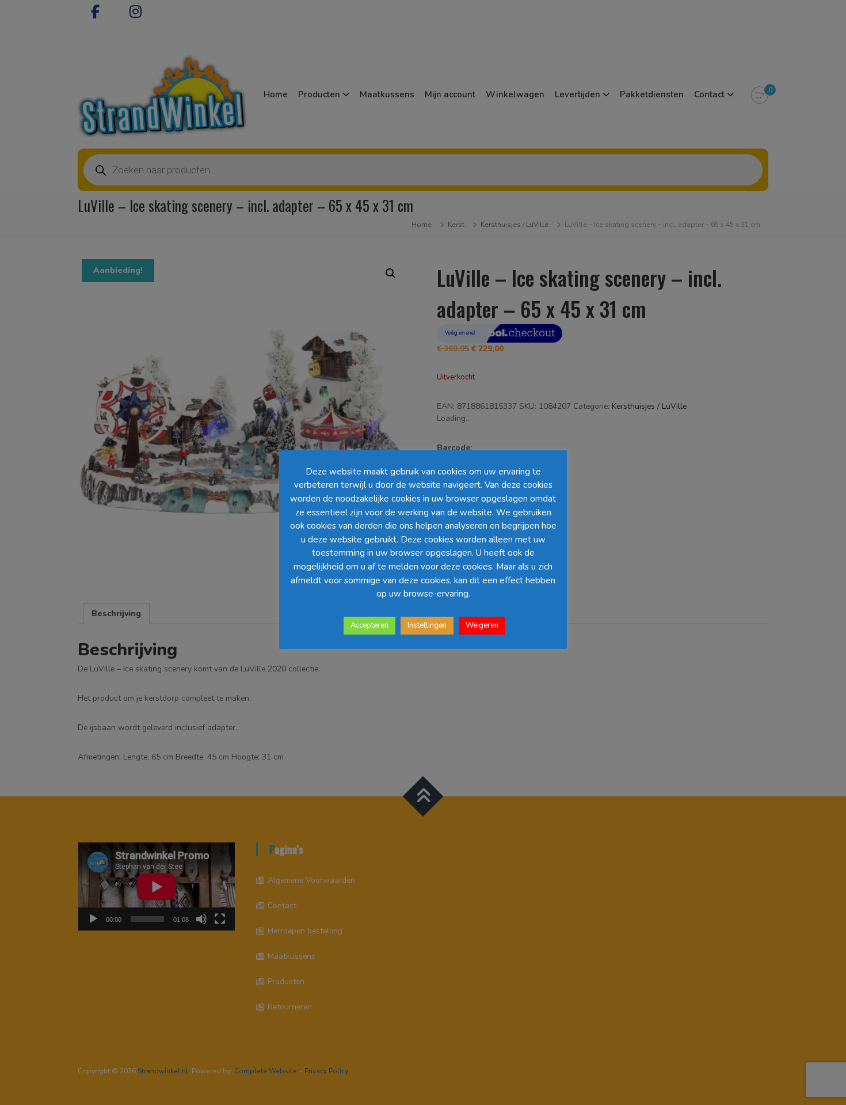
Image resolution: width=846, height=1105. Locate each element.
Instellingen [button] (427, 625)
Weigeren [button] (482, 625)
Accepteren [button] (369, 625)
